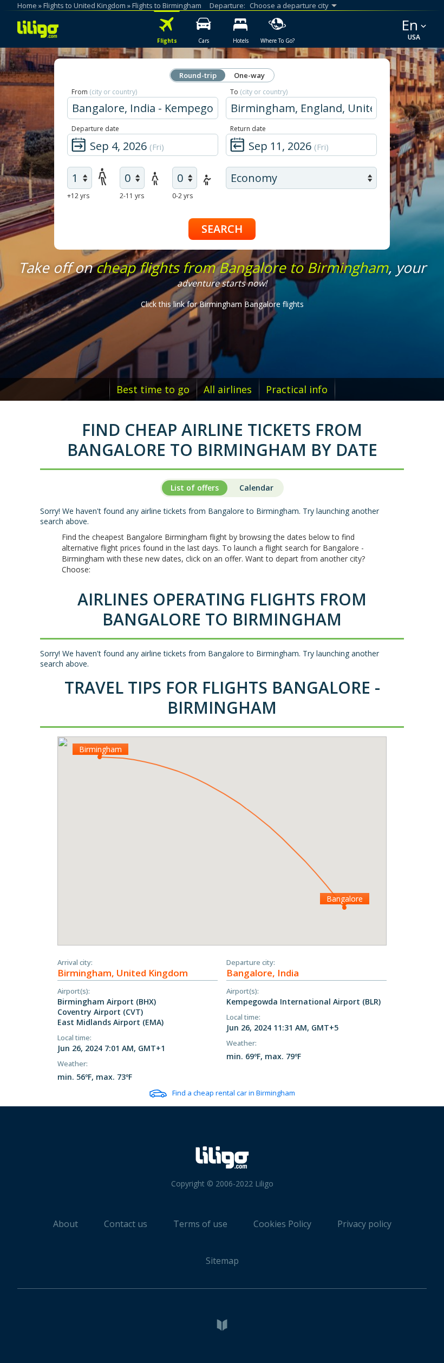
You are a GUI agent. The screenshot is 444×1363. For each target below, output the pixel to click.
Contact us (125, 1224)
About (65, 1224)
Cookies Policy (282, 1224)
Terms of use (200, 1224)
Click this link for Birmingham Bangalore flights (222, 304)
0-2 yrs (182, 195)
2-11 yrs (132, 195)
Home (27, 5)
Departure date (95, 128)
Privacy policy (364, 1224)
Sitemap (222, 1261)
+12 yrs (78, 195)
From (104, 91)
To (259, 91)
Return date (248, 128)
